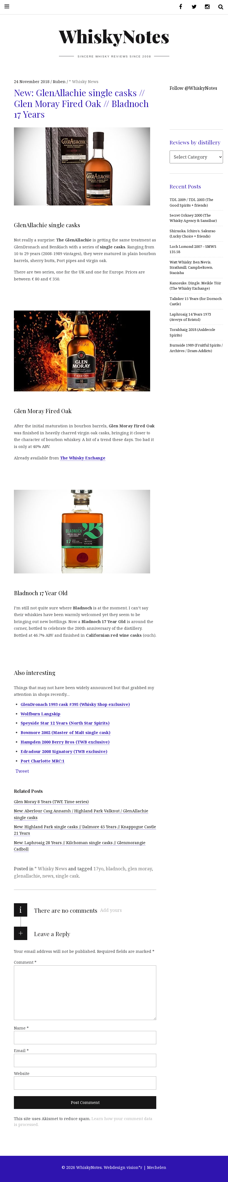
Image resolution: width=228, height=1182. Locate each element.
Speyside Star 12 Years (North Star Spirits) (65, 723)
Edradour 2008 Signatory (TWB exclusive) (64, 751)
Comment (25, 962)
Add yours (111, 910)
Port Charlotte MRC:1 (43, 761)
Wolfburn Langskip (40, 713)
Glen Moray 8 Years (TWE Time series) (51, 801)
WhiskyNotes (114, 36)
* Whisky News (83, 81)
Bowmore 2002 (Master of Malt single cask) (65, 732)
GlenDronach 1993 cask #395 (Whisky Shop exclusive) (75, 704)
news (47, 876)
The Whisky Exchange (82, 458)
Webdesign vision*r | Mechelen (135, 1167)
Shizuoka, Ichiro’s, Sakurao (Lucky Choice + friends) (192, 233)
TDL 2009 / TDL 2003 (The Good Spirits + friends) (191, 202)
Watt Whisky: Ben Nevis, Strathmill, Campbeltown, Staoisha (191, 267)
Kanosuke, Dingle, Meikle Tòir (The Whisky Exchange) (195, 285)
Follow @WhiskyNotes (193, 88)
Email (21, 1050)
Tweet (22, 771)
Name (21, 1028)
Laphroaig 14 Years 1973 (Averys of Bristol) (190, 317)
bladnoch (115, 869)
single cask (67, 876)
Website (21, 1073)
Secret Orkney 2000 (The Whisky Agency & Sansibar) (193, 218)
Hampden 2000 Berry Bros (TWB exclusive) (65, 742)
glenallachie (27, 876)
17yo (98, 869)
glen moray (140, 869)
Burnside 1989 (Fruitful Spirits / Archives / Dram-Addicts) (196, 348)
